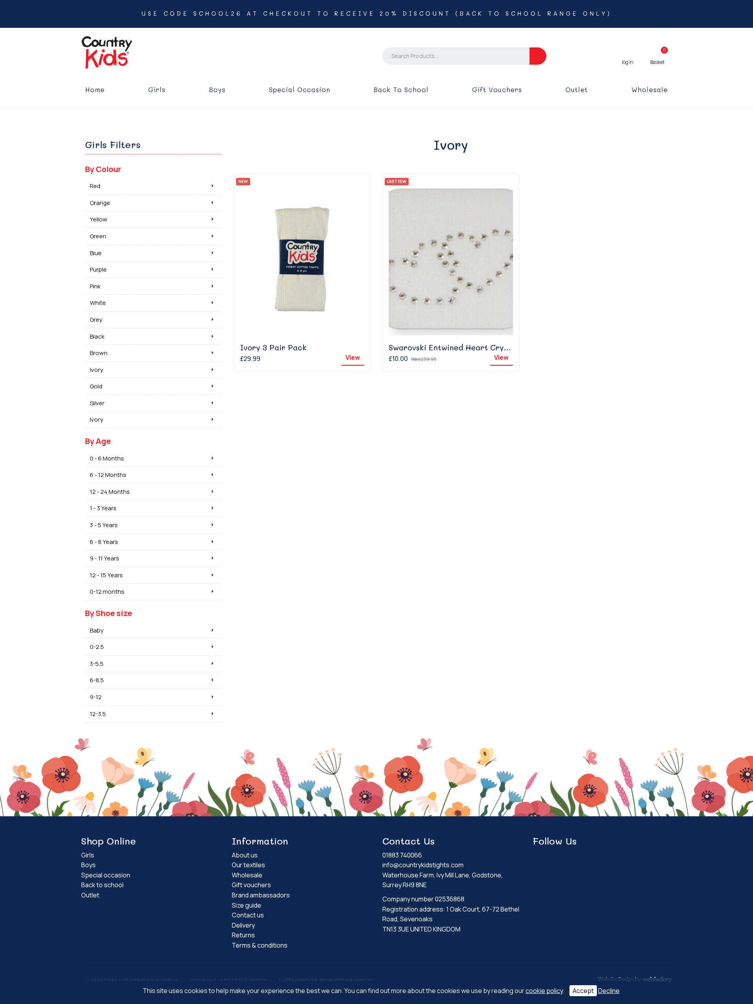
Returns (243, 935)
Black (97, 336)
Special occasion (299, 89)
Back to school (401, 89)
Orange (100, 203)
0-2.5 (97, 647)
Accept (583, 990)
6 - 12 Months (108, 475)
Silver (97, 403)
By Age (98, 441)
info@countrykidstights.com (423, 865)
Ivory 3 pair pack (273, 347)
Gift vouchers (497, 89)
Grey (96, 319)
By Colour (103, 169)
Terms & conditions (259, 945)
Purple (98, 269)
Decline (609, 990)
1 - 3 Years (103, 508)
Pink (95, 286)
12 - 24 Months (110, 492)
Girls (157, 89)
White (98, 303)
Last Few (396, 181)
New (243, 181)
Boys (217, 89)
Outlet (577, 89)
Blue (96, 253)
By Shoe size (108, 613)
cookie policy (544, 990)
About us (245, 855)
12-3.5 (98, 714)
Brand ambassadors (261, 895)
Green (98, 236)
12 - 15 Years (106, 575)
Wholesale (649, 89)
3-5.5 (97, 664)
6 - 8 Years (104, 542)
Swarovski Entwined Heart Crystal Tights (466, 347)
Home (95, 89)
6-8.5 (97, 680)
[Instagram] (552, 856)
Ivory (96, 370)
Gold (96, 386)
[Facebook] (539, 856)
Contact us (248, 915)
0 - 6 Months (107, 458)
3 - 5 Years (104, 525)
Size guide (246, 905)
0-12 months (107, 591)
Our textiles (248, 865)
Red (95, 186)
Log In (627, 56)
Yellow (98, 219)
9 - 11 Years (104, 558)
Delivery (243, 925)
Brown (98, 353)
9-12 (96, 697)
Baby (97, 630)
